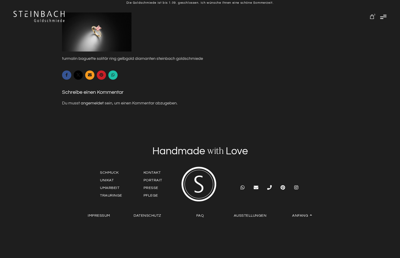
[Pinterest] (283, 187)
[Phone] (269, 187)
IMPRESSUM (99, 215)
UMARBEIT (109, 188)
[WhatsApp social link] (113, 75)
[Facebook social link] (66, 75)
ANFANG (300, 215)
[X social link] (78, 75)
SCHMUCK (109, 172)
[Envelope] (256, 187)
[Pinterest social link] (101, 75)
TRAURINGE (111, 195)
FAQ (200, 215)
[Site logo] (39, 16)
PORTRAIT (153, 180)
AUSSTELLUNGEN (250, 215)
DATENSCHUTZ (147, 215)
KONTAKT (152, 172)
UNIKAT (107, 180)
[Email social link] (89, 75)
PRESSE (151, 188)
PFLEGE (151, 195)
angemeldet (92, 103)
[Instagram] (296, 187)
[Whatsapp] (242, 187)
